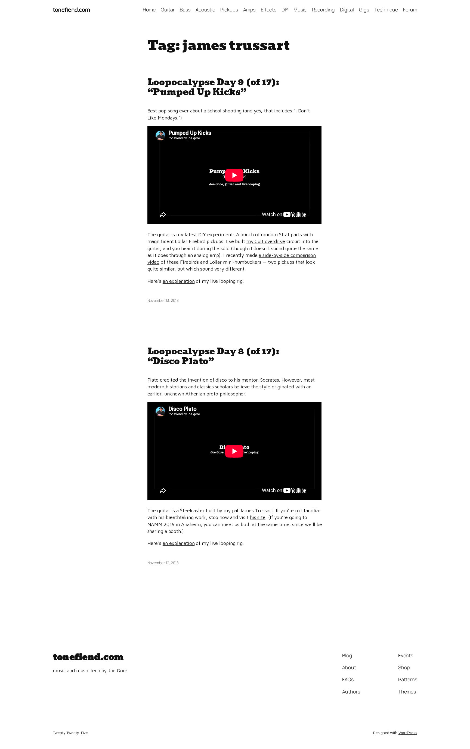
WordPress (407, 732)
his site (257, 517)
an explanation (179, 281)
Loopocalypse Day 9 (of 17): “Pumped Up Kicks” (213, 87)
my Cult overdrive (265, 241)
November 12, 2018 (163, 562)
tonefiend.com (71, 9)
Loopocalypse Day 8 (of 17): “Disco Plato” (213, 356)
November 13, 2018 (163, 300)
